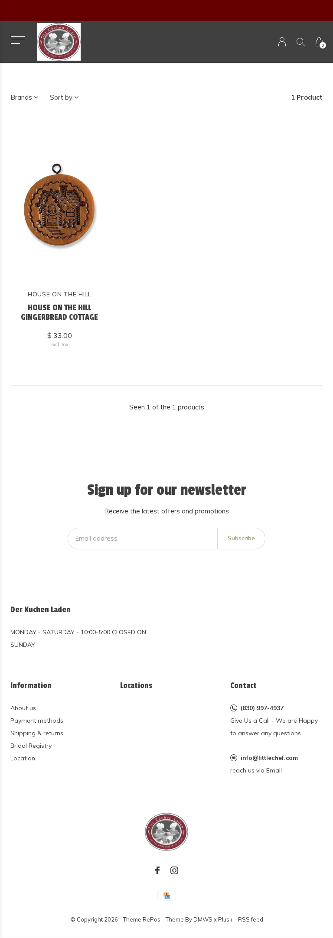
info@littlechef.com (269, 758)
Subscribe (241, 538)
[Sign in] (282, 42)
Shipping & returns (36, 733)
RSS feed (250, 919)
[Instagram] (174, 870)
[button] (17, 40)
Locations (136, 685)
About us (23, 708)
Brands (21, 97)
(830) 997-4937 (262, 708)
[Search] (301, 42)
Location (22, 758)
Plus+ (225, 919)
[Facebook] (157, 870)
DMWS (202, 919)
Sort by (61, 97)
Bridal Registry (31, 746)
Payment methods (36, 720)
